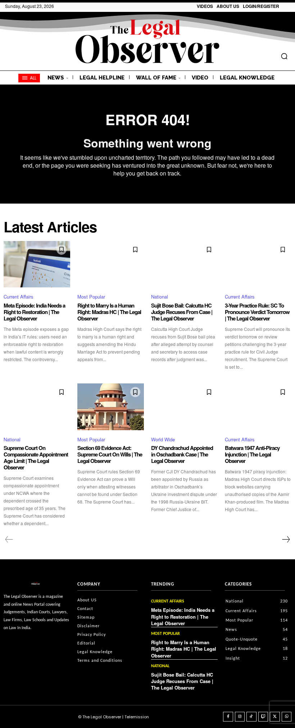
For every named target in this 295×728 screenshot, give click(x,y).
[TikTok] (251, 717)
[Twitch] (263, 717)
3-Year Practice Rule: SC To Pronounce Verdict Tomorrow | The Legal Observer (257, 311)
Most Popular (91, 296)
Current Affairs (18, 296)
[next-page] (285, 539)
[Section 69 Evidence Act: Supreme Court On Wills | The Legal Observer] (110, 406)
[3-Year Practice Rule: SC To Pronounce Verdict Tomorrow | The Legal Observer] (258, 264)
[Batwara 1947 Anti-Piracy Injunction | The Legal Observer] (258, 406)
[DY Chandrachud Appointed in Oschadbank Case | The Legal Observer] (184, 406)
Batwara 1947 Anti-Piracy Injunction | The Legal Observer (252, 454)
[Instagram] (240, 717)
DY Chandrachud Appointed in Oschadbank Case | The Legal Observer (182, 454)
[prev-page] (9, 539)
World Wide (163, 439)
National (159, 296)
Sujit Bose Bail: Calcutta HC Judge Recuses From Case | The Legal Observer (181, 311)
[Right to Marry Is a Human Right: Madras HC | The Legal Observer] (110, 264)
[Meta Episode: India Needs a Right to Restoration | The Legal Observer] (37, 264)
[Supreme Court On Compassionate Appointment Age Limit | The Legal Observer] (37, 406)
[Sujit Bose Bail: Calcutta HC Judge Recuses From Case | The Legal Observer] (184, 264)
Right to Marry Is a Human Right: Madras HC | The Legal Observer (109, 311)
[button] (284, 56)
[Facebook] (228, 717)
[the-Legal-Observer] (147, 41)
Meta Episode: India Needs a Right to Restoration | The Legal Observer (34, 311)
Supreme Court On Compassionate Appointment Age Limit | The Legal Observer (36, 457)
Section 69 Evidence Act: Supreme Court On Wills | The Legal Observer (109, 454)
